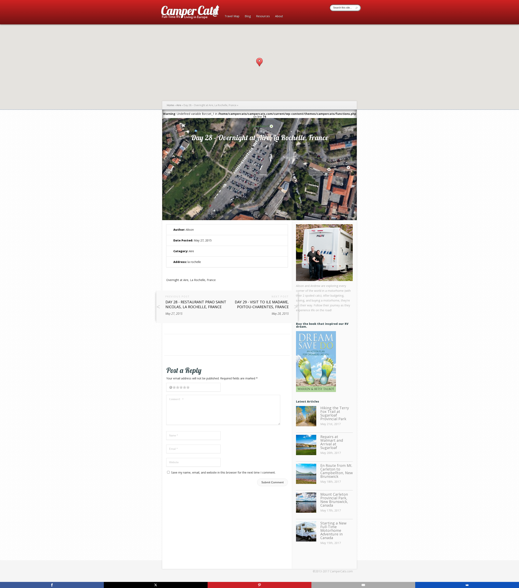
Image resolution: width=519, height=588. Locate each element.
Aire (178, 105)
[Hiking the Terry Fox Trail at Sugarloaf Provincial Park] (306, 416)
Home (170, 105)
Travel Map (232, 16)
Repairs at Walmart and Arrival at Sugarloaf (331, 442)
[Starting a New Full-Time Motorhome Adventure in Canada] (306, 531)
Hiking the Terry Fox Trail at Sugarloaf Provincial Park (334, 413)
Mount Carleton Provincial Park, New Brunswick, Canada (334, 500)
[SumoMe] (467, 585)
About (279, 16)
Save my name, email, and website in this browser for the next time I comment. (223, 472)
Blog (248, 16)
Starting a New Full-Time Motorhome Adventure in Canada (333, 530)
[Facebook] (52, 585)
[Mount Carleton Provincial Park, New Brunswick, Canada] (306, 502)
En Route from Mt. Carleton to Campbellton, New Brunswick (336, 471)
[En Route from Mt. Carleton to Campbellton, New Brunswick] (306, 474)
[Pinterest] (259, 585)
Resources (263, 16)
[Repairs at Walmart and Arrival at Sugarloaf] (306, 445)
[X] (156, 585)
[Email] (363, 585)
